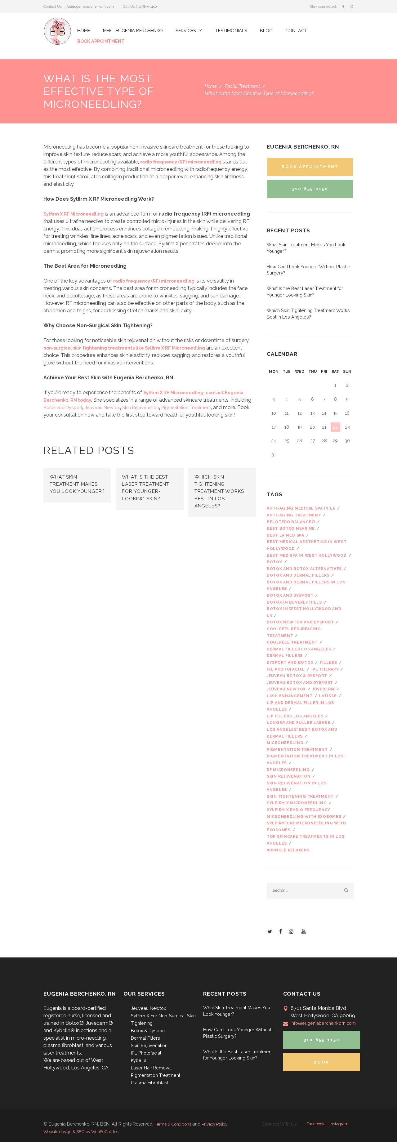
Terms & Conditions (172, 1124)
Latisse (328, 696)
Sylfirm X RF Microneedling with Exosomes (306, 826)
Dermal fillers (285, 656)
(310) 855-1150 (146, 7)
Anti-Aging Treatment (294, 515)
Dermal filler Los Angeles (299, 649)
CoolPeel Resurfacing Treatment (294, 632)
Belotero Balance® (291, 522)
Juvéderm (323, 689)
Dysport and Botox (290, 662)
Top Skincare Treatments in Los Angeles (306, 839)
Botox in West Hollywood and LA (304, 612)
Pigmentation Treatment (186, 407)
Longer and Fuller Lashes (298, 722)
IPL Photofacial (286, 669)
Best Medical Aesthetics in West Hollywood (306, 545)
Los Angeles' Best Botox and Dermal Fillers (302, 732)
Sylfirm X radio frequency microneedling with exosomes (304, 813)
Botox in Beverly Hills (294, 602)
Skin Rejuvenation (140, 407)
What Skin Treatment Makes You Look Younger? (77, 484)
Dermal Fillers (145, 1038)
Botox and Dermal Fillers (298, 575)
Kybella (138, 1060)
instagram (339, 1124)
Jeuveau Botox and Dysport (300, 682)
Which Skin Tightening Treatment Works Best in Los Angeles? (219, 491)
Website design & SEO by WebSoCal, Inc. (81, 1131)
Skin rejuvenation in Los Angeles (296, 786)
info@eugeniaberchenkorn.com (89, 7)
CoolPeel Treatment (292, 642)
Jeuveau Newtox (102, 407)
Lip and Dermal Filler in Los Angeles (300, 706)
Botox (274, 562)
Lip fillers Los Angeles (295, 716)
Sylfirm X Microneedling (297, 803)
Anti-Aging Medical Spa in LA (301, 508)
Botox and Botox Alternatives (304, 569)
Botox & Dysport (148, 1030)
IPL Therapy (325, 669)
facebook (315, 1124)
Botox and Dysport (62, 407)
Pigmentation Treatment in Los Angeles (305, 759)
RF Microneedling (288, 770)
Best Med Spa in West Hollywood (307, 555)
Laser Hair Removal (151, 1067)
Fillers (328, 662)
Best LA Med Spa (285, 535)
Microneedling (285, 743)
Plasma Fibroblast (149, 1082)
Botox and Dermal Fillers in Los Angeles (306, 585)
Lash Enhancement (290, 696)
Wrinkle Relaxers (288, 850)
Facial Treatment (242, 86)
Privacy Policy (214, 1124)
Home (211, 86)
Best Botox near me (291, 528)
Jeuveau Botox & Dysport (297, 676)
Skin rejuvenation (288, 776)
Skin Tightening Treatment (300, 796)
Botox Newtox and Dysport (300, 622)
